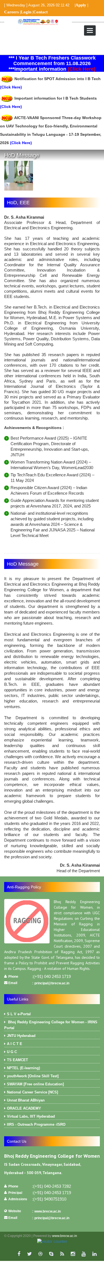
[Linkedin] (94, 1254)
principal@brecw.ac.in (51, 983)
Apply (80, 5)
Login (26, 12)
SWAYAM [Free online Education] (35, 1084)
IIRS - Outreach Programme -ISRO (36, 1124)
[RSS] (62, 1254)
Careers (11, 12)
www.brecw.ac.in (47, 1211)
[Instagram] (73, 1254)
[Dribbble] (40, 1254)
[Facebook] (19, 1254)
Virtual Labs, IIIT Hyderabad (31, 1116)
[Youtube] (83, 1254)
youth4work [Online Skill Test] (33, 1076)
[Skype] (51, 1254)
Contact (40, 12)
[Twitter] (29, 1254)
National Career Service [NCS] (32, 1092)
